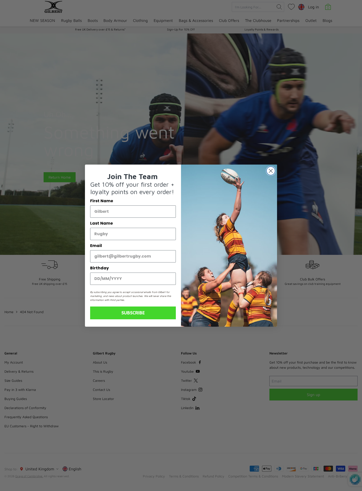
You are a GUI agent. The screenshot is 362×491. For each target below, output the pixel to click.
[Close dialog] (270, 171)
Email (96, 245)
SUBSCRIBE (133, 312)
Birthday (99, 268)
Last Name (101, 223)
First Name (101, 201)
